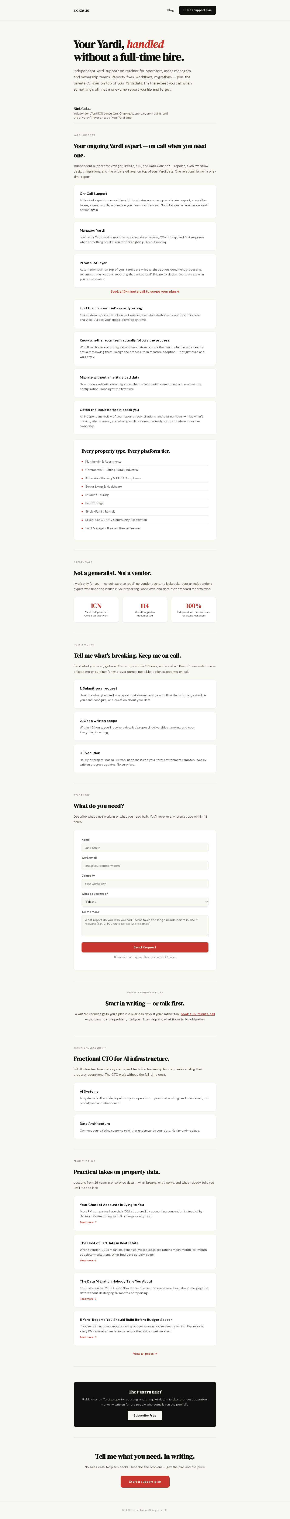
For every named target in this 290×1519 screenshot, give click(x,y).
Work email (89, 858)
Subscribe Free (145, 1415)
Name (86, 840)
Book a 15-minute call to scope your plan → (145, 291)
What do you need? (95, 894)
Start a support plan (198, 10)
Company (88, 876)
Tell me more (90, 912)
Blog (170, 10)
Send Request (145, 947)
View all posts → (145, 1354)
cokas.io (81, 10)
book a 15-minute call (198, 1014)
